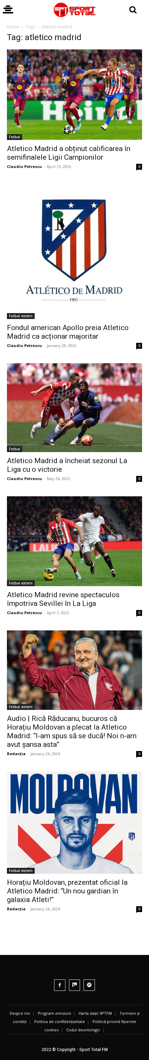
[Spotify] (89, 985)
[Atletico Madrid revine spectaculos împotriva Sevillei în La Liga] (74, 541)
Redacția (16, 753)
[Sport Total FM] (74, 9)
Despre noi (20, 1013)
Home (13, 27)
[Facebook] (59, 985)
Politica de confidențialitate (59, 1021)
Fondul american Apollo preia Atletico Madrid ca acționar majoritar (68, 331)
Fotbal (14, 136)
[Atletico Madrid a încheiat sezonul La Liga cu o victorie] (74, 407)
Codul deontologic (83, 1029)
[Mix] (74, 985)
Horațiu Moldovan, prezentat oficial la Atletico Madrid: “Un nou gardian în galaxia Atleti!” (67, 891)
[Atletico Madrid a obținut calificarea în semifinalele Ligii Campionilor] (74, 94)
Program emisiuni (54, 1013)
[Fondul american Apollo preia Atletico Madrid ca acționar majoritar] (74, 251)
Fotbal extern (21, 315)
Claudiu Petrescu (24, 166)
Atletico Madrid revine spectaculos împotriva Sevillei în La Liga (63, 599)
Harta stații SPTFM (95, 1013)
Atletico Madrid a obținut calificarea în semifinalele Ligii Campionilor (68, 152)
